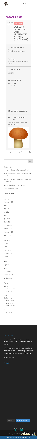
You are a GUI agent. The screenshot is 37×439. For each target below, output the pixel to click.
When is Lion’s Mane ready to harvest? (15, 185)
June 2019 (7, 215)
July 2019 (6, 212)
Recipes (6, 247)
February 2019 (8, 225)
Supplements (7, 250)
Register (6, 265)
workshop (6, 257)
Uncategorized (8, 253)
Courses (6, 243)
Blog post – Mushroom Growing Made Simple (16, 170)
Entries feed (7, 271)
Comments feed (8, 275)
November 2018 (8, 232)
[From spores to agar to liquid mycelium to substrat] (18, 374)
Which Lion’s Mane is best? (11, 188)
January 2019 (7, 229)
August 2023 (7, 205)
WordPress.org (8, 278)
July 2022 (6, 209)
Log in (5, 268)
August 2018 (7, 235)
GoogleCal (23, 111)
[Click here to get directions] (29, 152)
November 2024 (8, 202)
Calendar (14, 111)
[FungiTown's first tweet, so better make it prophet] (18, 391)
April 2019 (7, 219)
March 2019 (7, 222)
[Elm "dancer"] (18, 409)
